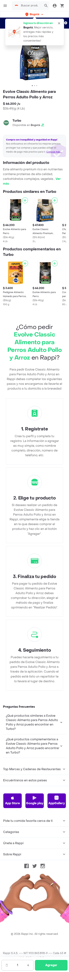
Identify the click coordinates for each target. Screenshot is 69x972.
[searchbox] (30, 5)
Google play (34, 803)
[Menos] (6, 965)
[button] (34, 14)
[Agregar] (25, 200)
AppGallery (56, 803)
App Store (12, 803)
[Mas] (28, 965)
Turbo (17, 121)
